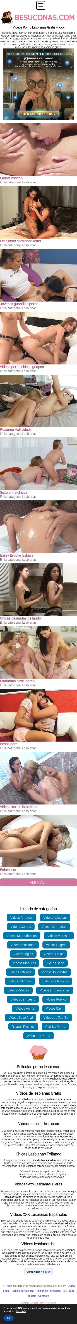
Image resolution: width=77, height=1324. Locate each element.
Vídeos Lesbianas (23, 945)
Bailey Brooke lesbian (16, 555)
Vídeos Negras (56, 945)
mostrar (45, 1271)
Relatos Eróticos (23, 1027)
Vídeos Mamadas (54, 927)
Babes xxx (8, 870)
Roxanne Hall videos (16, 429)
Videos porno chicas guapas (22, 367)
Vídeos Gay (54, 1008)
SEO (65, 1290)
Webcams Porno (38, 1036)
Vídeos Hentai (25, 1008)
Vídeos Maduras (24, 963)
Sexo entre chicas (13, 492)
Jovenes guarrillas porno (19, 304)
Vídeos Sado (55, 963)
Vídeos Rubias (54, 954)
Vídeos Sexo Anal (21, 1017)
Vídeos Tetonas (20, 972)
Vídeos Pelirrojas (20, 981)
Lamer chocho (11, 178)
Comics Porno (55, 1027)
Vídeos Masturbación (22, 936)
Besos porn (9, 744)
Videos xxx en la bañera (18, 807)
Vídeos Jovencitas (55, 972)
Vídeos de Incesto (23, 999)
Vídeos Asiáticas (55, 917)
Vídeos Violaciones (55, 981)
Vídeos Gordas (21, 927)
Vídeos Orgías (23, 954)
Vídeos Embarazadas (55, 990)
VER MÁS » (38, 882)
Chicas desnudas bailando (20, 618)
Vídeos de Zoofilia (56, 1017)
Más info (21, 1311)
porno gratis (19, 38)
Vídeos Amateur (21, 917)
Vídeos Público (56, 999)
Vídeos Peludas (18, 990)
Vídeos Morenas (58, 936)
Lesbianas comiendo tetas (20, 241)
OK (8, 1318)
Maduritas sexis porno (17, 681)
